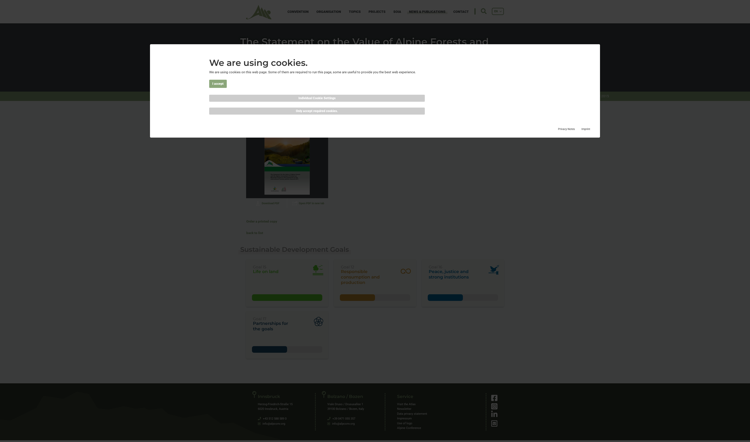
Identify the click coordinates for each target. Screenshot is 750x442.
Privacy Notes (566, 129)
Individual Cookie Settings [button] (317, 98)
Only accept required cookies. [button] (317, 111)
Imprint (585, 129)
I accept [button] (218, 84)
